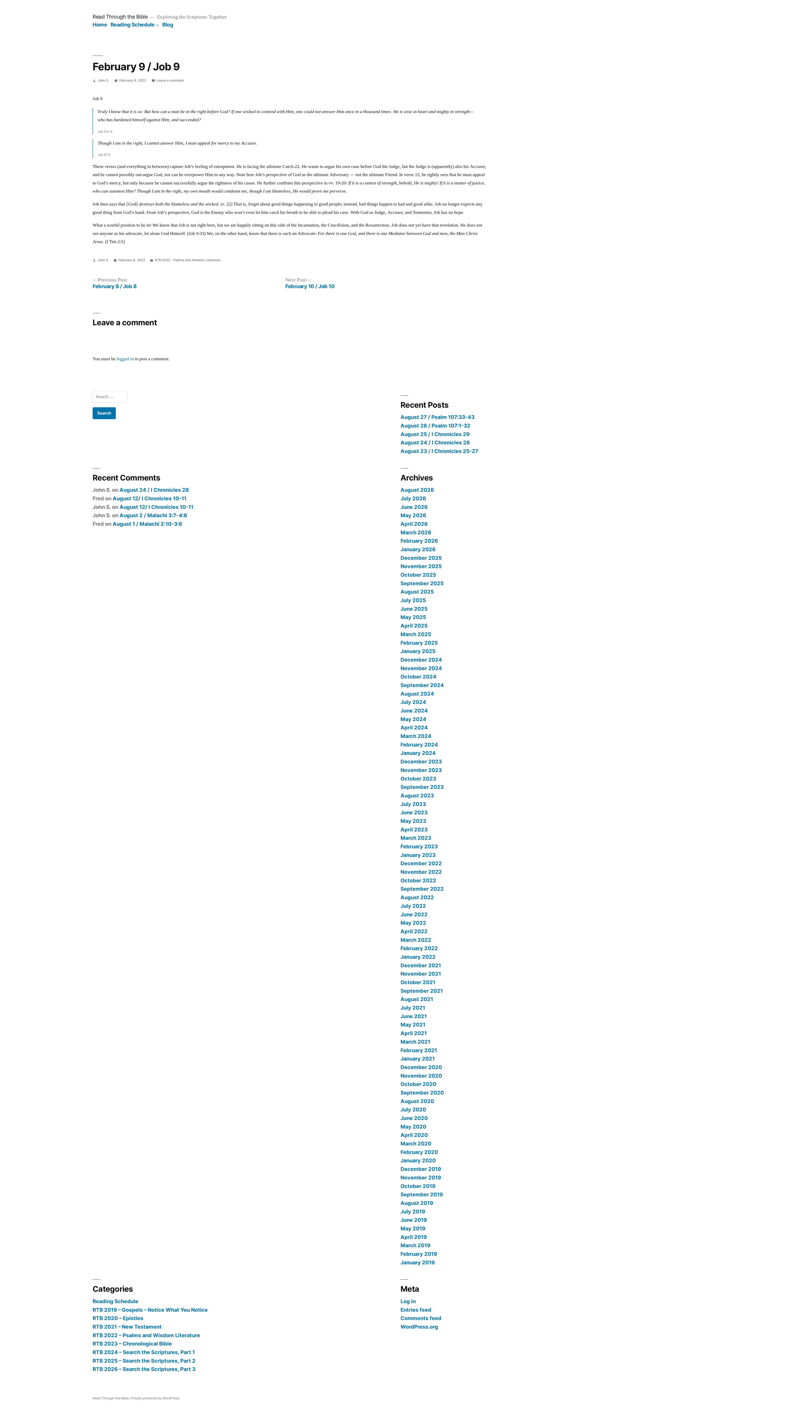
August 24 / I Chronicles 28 (435, 442)
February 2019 (418, 1254)
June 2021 (413, 1016)
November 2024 (421, 668)
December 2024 (421, 660)
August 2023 (417, 795)
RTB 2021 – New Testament (127, 1327)
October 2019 (417, 1186)
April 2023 (414, 829)
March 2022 (415, 940)
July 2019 (412, 1211)
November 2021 (420, 974)
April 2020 (414, 1135)
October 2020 (418, 1084)
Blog (167, 24)
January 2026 (418, 549)
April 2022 (414, 931)
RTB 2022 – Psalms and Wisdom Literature (146, 1335)
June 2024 (414, 711)
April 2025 (414, 626)
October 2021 (417, 982)
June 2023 (414, 812)
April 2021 (413, 1033)
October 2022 (418, 880)
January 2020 (418, 1160)
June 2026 (414, 507)
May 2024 (413, 719)
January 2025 (418, 651)
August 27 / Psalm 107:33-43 (437, 417)
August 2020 (417, 1101)
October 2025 (418, 575)
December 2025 (421, 558)
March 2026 (415, 532)
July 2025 (413, 600)
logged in (125, 359)
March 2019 (415, 1245)
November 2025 (421, 566)
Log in (408, 1301)
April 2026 (414, 524)
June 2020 (414, 1118)
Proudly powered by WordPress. (155, 1398)
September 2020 (422, 1093)
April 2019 (413, 1237)
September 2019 (421, 1194)
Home (100, 24)
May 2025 (413, 617)
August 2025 (417, 592)
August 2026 (417, 490)
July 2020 (413, 1109)
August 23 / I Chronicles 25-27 (439, 451)
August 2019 (416, 1203)
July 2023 (413, 804)
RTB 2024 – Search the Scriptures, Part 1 (144, 1352)
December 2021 (420, 965)
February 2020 (419, 1152)
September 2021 (421, 991)
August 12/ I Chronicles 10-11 (149, 498)
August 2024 (417, 694)
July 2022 (413, 906)
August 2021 (416, 999)
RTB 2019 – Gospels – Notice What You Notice (150, 1310)
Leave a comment (170, 80)
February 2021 (418, 1050)
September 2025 (422, 583)
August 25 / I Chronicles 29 (435, 434)
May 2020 (413, 1127)
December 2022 (421, 863)
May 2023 (413, 821)
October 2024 (418, 676)
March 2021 (415, 1042)
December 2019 (420, 1169)
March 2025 (415, 634)
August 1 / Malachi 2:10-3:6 (147, 524)
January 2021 (417, 1059)
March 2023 (415, 838)
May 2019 (412, 1228)
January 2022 (418, 957)
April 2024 (414, 727)
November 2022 (421, 872)
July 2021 (412, 1008)
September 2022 (422, 889)
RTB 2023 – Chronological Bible (132, 1344)
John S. (103, 80)
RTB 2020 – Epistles (118, 1318)
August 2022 (417, 897)
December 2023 (421, 761)
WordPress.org (419, 1327)
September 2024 (422, 685)
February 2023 (419, 846)
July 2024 (413, 702)
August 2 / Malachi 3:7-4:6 (153, 515)
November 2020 (421, 1076)
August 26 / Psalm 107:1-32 (435, 425)
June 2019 (413, 1220)
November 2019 (420, 1177)
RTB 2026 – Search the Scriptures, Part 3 (144, 1369)
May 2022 (413, 923)
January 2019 (417, 1262)
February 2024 (419, 745)
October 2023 (418, 779)
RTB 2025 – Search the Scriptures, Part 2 (144, 1361)
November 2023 (421, 770)
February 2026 (419, 541)
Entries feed (415, 1310)
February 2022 (419, 948)
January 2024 (418, 753)
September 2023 (422, 787)
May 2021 (412, 1025)
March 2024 (415, 736)
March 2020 (415, 1143)
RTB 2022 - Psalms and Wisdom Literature (187, 260)
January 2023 (418, 855)
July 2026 (413, 498)
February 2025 (419, 643)
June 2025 (414, 609)
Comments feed (420, 1318)
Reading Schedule (133, 24)
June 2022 (414, 914)
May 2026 (413, 515)
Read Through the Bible (120, 17)
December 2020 (421, 1067)
